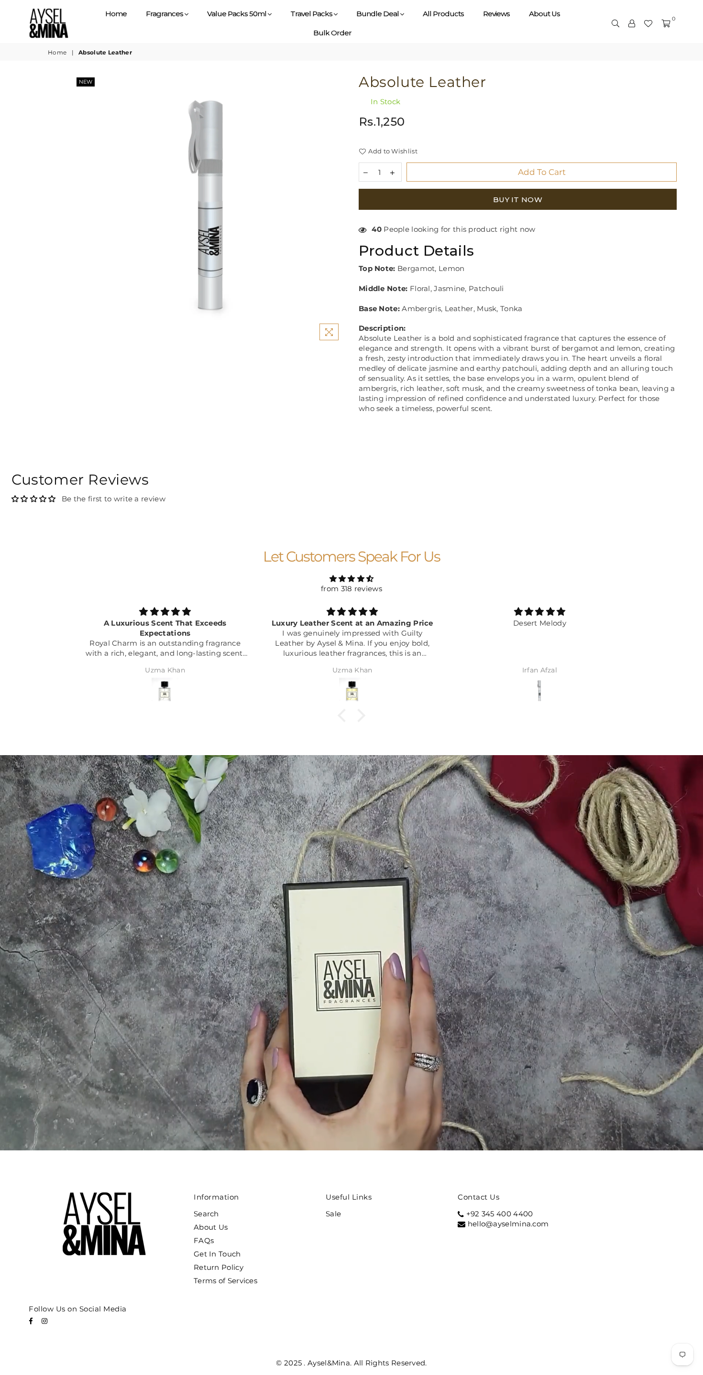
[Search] (615, 23)
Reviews (496, 13)
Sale (333, 1213)
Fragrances (165, 13)
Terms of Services (225, 1280)
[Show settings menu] (591, 1139)
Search (206, 1213)
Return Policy (218, 1267)
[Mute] (566, 1139)
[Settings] (631, 23)
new (85, 81)
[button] (344, 715)
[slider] (302, 1139)
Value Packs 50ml (237, 13)
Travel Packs (312, 13)
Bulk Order (332, 32)
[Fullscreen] (616, 1139)
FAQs (204, 1240)
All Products (443, 13)
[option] (209, 210)
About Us (544, 13)
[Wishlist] (648, 23)
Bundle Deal (378, 13)
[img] (351, 579)
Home (116, 13)
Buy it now (517, 199)
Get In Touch (217, 1253)
